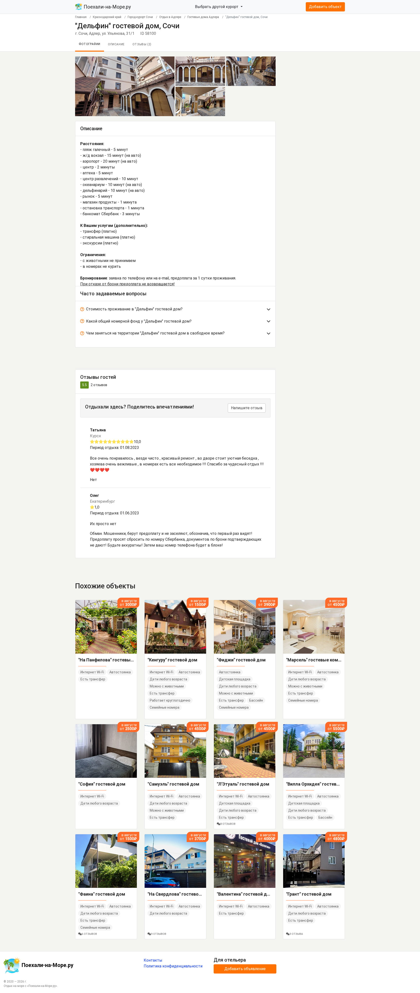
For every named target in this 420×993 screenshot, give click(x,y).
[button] (175, 310)
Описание (116, 44)
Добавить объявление (245, 968)
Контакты (153, 960)
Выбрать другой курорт (217, 6)
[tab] (175, 310)
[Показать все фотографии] (125, 86)
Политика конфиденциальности (173, 966)
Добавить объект (325, 6)
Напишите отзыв (246, 408)
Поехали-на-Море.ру (106, 7)
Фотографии (89, 44)
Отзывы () (141, 44)
